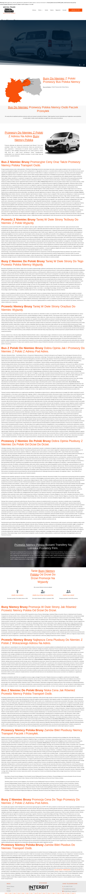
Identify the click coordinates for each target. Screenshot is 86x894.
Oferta (39, 10)
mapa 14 (64, 893)
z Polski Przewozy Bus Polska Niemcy (61, 80)
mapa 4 (19, 893)
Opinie (46, 10)
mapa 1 (6, 893)
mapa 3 (15, 893)
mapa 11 (49, 893)
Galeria (51, 10)
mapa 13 (59, 893)
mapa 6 (27, 893)
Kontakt (64, 10)
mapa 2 (10, 893)
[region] (43, 43)
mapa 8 (36, 893)
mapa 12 (54, 893)
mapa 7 (32, 893)
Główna (34, 10)
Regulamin (58, 10)
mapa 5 (23, 893)
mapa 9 (40, 893)
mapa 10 (45, 893)
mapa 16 (74, 893)
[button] (75, 10)
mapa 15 (69, 893)
